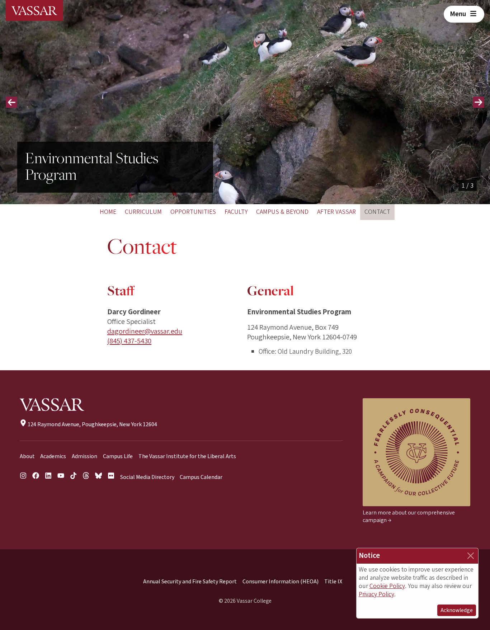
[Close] (470, 555)
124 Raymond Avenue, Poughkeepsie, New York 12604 (92, 424)
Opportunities (193, 211)
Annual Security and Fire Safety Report (190, 582)
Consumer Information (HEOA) (280, 582)
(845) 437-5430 (129, 341)
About (27, 456)
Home (108, 211)
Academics (53, 456)
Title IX (333, 582)
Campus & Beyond (282, 211)
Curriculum (143, 211)
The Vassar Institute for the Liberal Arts (187, 456)
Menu (458, 14)
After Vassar (336, 211)
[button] (11, 102)
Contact (377, 211)
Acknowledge (456, 610)
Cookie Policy (387, 586)
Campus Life (118, 456)
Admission (84, 456)
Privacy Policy (376, 594)
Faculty (236, 211)
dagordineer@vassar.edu (144, 331)
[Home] (34, 10)
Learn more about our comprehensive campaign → (409, 516)
